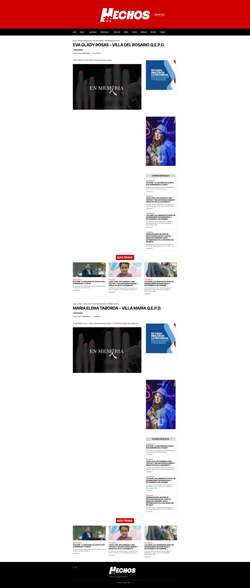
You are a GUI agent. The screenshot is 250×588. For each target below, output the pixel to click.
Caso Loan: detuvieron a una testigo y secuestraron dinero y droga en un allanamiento (160, 200)
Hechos (98, 53)
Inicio (74, 40)
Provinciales (150, 181)
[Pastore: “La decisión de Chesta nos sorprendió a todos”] (89, 269)
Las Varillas (150, 213)
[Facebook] (73, 568)
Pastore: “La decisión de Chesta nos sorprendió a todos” (160, 184)
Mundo (80, 40)
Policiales (149, 196)
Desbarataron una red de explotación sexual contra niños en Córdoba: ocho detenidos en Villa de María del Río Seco (160, 238)
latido (132, 582)
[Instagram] (76, 568)
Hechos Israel (87, 40)
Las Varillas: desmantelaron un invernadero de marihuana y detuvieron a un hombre (160, 217)
